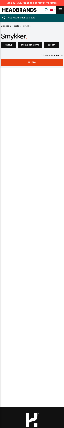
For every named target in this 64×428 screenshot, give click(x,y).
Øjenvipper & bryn (30, 44)
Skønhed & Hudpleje (11, 26)
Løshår (51, 44)
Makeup (8, 44)
